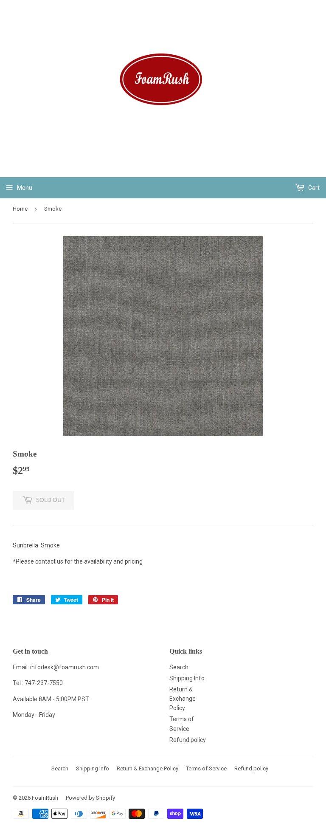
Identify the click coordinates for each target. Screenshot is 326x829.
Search (178, 667)
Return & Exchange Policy (182, 699)
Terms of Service (206, 768)
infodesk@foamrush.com (64, 667)
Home (20, 209)
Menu (24, 187)
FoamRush (45, 798)
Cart (313, 187)
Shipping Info (187, 678)
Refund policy (187, 739)
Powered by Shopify (90, 798)
